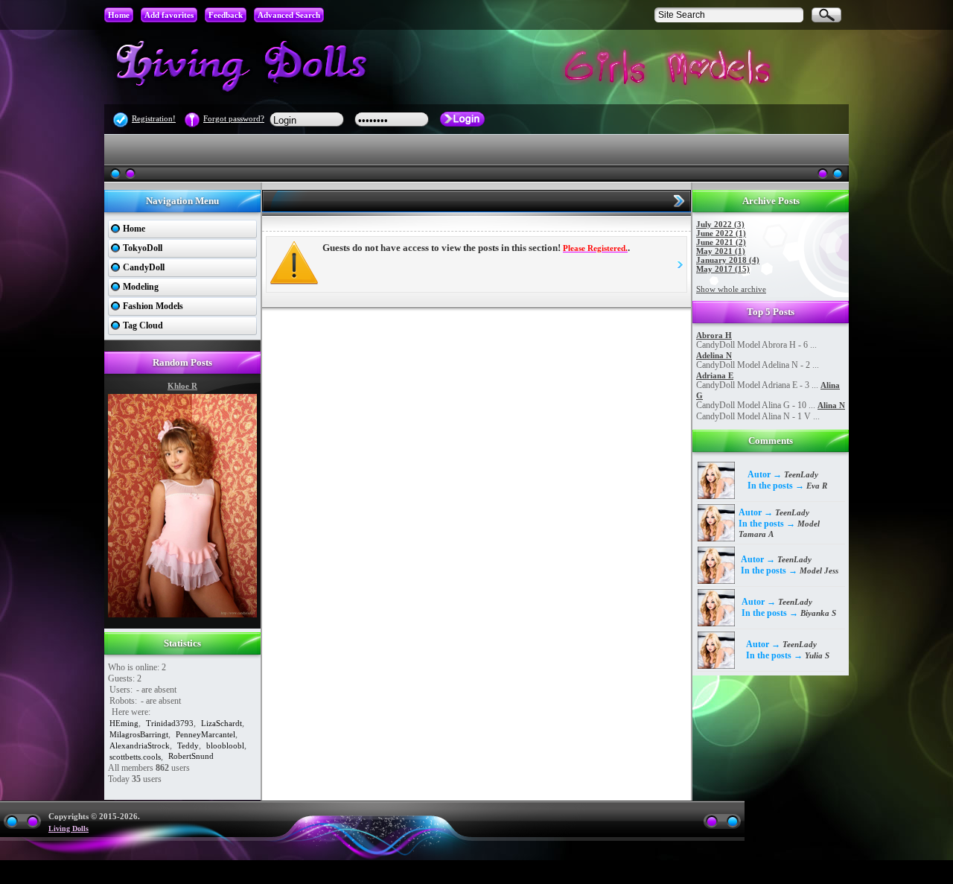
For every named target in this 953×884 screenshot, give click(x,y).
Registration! (154, 118)
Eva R (816, 485)
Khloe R (182, 385)
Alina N (831, 405)
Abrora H (714, 335)
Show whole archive (731, 288)
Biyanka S (818, 612)
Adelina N (714, 355)
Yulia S (817, 655)
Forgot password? (233, 118)
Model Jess (819, 570)
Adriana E (714, 375)
